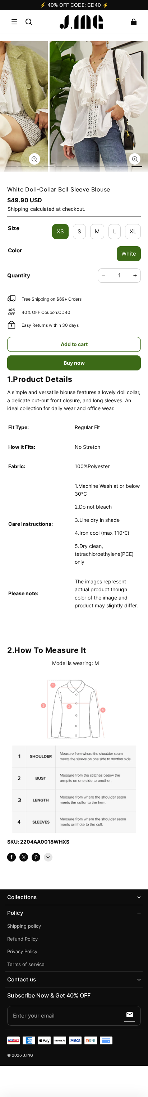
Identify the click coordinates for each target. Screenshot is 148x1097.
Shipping (18, 209)
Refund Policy (22, 939)
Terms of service (26, 964)
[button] (14, 22)
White (128, 253)
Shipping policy (24, 926)
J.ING (28, 1055)
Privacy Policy (22, 951)
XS (60, 231)
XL (133, 231)
